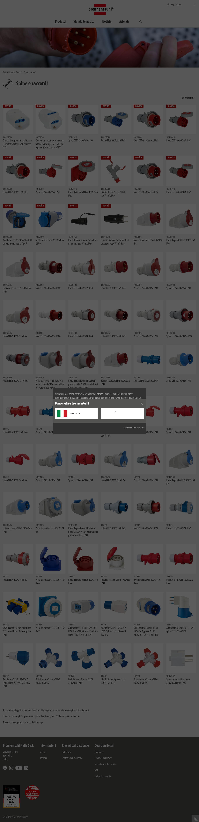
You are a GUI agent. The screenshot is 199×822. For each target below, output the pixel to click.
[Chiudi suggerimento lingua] (142, 404)
